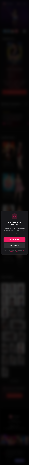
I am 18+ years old (14, 239)
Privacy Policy (17, 251)
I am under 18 (14, 245)
